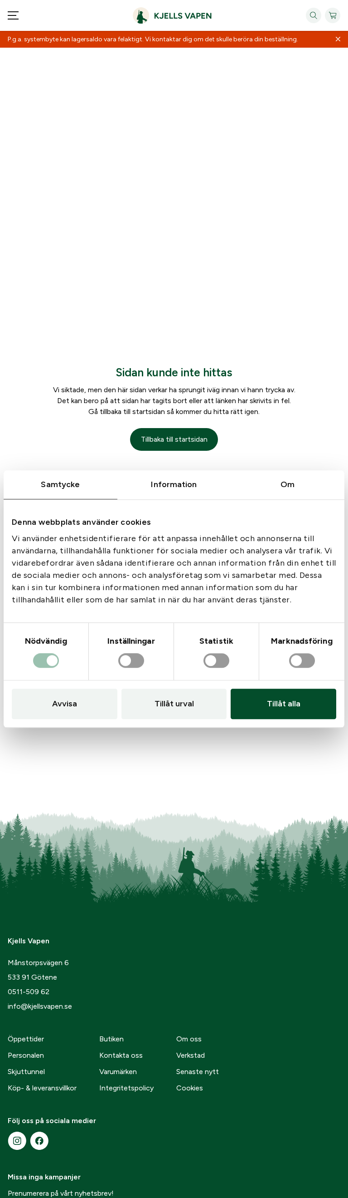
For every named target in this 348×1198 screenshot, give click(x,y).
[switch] (131, 661)
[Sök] (313, 15)
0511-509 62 (28, 991)
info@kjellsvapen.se (40, 1006)
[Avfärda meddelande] (338, 39)
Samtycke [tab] (60, 484)
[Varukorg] (332, 15)
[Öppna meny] (13, 15)
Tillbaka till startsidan (174, 439)
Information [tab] (174, 484)
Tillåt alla (283, 704)
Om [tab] (287, 484)
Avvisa (64, 704)
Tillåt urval (174, 704)
